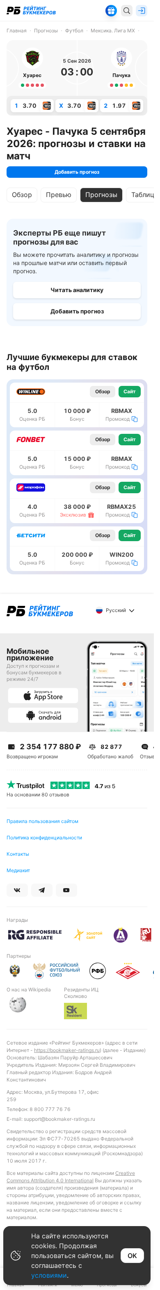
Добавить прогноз (77, 172)
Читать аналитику (76, 289)
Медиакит (18, 870)
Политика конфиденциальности (44, 837)
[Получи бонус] (111, 10)
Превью (58, 194)
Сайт (129, 391)
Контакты (18, 854)
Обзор (22, 194)
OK (132, 1255)
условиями (49, 1275)
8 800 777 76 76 (50, 1109)
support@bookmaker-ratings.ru (59, 1119)
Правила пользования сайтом (42, 821)
